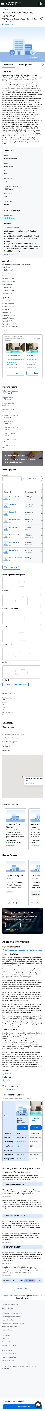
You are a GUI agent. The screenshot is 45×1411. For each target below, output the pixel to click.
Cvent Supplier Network (10, 1305)
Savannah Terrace (15, 558)
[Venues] (40, 3)
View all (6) (6, 330)
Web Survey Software (9, 1326)
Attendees (6, 475)
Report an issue (9, 1296)
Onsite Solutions (7, 1308)
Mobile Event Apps (8, 1320)
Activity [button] (9, 892)
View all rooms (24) (11, 567)
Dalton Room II (14, 542)
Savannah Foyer (15, 519)
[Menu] (2, 3)
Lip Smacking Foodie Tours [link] (15, 875)
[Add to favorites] (41, 18)
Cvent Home (6, 1335)
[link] (15, 866)
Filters (31, 478)
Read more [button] (9, 838)
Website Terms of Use (9, 1357)
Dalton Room (13, 527)
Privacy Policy (7, 1350)
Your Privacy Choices (9, 1345)
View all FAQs (22, 1288)
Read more (8, 255)
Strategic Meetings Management (13, 1323)
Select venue (24, 1407)
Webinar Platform (8, 1330)
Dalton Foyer (13, 550)
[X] (4, 1081)
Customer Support (8, 1342)
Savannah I (13, 504)
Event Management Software (12, 1313)
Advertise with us (8, 1360)
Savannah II (13, 512)
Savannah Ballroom (16, 497)
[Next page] (36, 356)
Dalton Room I (14, 535)
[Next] (42, 65)
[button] (19, 478)
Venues (6, 9)
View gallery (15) (34, 57)
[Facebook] (9, 1081)
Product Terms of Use (9, 1354)
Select (15, 373)
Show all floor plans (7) (15, 684)
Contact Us (5, 1338)
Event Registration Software (11, 1316)
